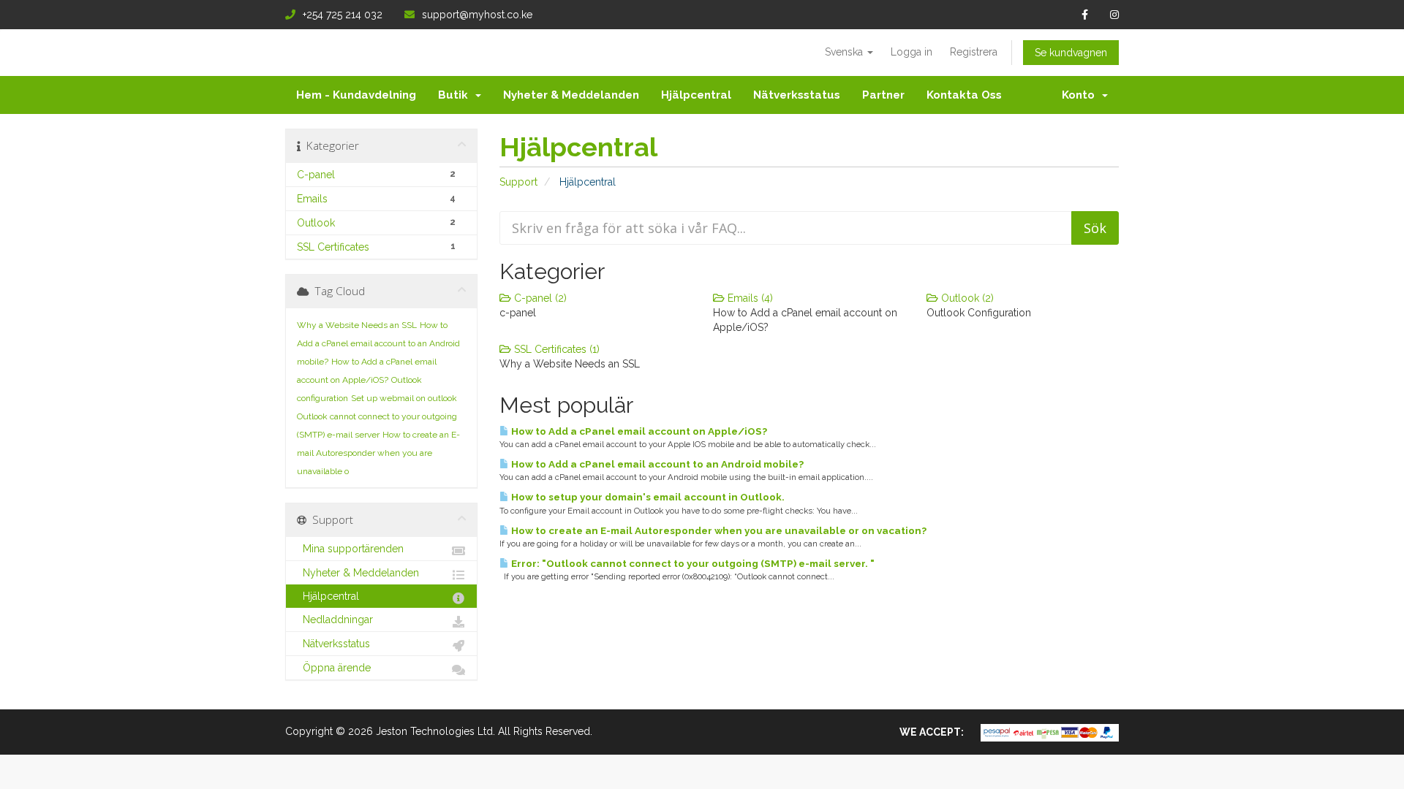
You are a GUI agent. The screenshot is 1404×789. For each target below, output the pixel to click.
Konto (1081, 95)
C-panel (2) (539, 298)
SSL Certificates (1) (555, 349)
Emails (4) (749, 298)
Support (518, 182)
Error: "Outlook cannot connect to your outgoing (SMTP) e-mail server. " (692, 563)
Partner (883, 95)
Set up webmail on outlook (404, 398)
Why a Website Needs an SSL (357, 325)
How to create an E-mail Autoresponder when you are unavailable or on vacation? (717, 530)
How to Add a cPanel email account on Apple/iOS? (638, 431)
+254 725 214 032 (342, 14)
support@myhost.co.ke (477, 14)
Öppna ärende (334, 668)
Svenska (845, 52)
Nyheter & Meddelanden (571, 95)
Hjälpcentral (696, 95)
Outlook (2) (966, 298)
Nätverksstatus (796, 95)
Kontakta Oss (964, 95)
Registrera (973, 52)
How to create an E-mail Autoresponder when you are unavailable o (378, 453)
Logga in (911, 52)
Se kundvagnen (1071, 52)
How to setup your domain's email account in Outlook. (647, 497)
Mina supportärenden (350, 548)
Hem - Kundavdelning (356, 95)
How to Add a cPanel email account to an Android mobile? (656, 464)
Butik (456, 95)
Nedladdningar (335, 619)
